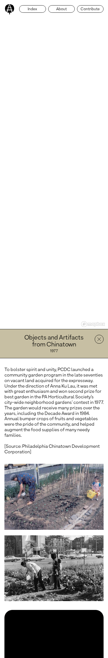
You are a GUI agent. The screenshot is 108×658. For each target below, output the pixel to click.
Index (32, 9)
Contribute (90, 9)
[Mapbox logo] (93, 324)
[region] (54, 164)
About (61, 9)
